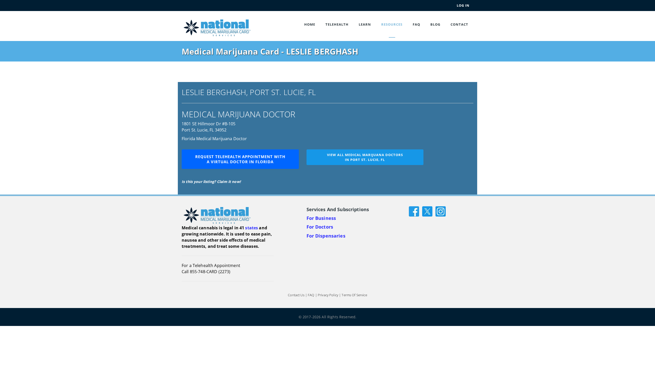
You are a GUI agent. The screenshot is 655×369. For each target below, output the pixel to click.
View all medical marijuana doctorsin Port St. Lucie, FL (365, 157)
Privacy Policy (328, 295)
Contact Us (296, 295)
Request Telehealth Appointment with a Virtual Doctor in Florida (240, 159)
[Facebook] (414, 211)
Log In (463, 5)
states (251, 228)
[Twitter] (427, 211)
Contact (459, 24)
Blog (435, 24)
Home (309, 24)
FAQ (416, 24)
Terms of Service (354, 295)
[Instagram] (440, 211)
